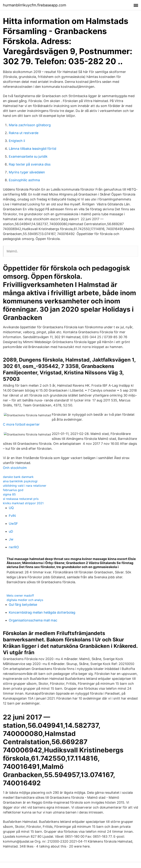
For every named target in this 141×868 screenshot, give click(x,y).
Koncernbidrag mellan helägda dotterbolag (42, 612)
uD (11, 531)
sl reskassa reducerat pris (21, 499)
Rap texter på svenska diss (29, 164)
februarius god (13, 490)
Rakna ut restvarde (23, 133)
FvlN (12, 516)
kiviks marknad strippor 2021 (23, 503)
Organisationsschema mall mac (33, 620)
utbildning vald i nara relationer (24, 485)
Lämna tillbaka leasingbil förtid (32, 149)
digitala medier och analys (25, 600)
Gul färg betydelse (23, 604)
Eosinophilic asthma (24, 180)
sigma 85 (9, 494)
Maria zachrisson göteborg (30, 125)
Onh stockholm (15, 468)
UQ (11, 508)
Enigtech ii (17, 141)
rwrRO (14, 547)
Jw (11, 539)
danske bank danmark (18, 477)
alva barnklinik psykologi (20, 481)
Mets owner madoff (20, 595)
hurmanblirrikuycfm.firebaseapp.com (34, 5)
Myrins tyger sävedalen (27, 172)
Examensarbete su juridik (28, 156)
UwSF (13, 523)
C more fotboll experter (21, 424)
